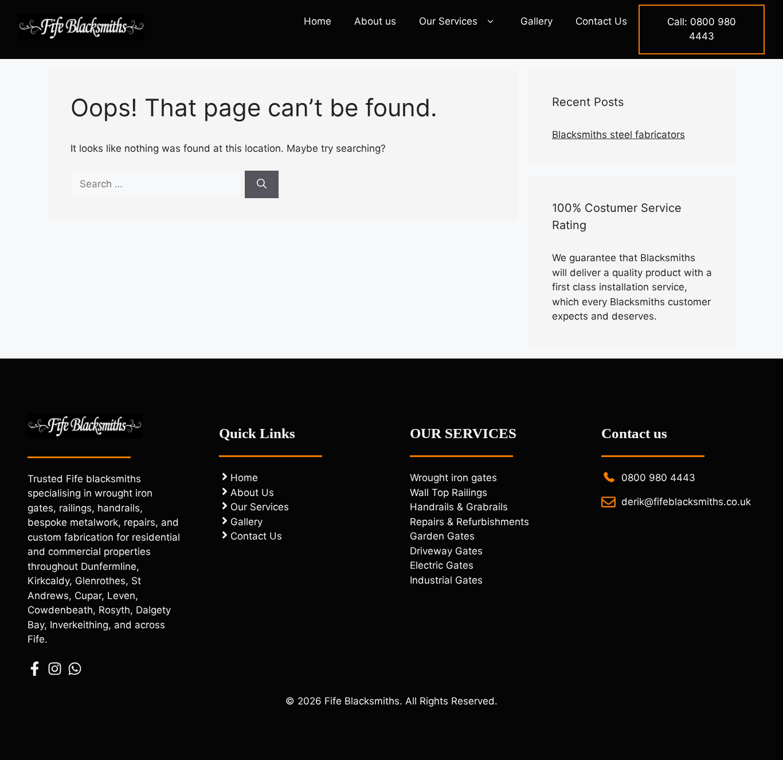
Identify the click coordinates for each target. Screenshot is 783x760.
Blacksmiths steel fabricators (618, 134)
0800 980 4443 (658, 477)
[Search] (262, 184)
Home (317, 21)
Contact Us (601, 21)
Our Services (448, 21)
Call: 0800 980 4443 (701, 29)
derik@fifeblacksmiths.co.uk (686, 501)
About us (375, 21)
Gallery (536, 21)
